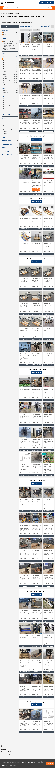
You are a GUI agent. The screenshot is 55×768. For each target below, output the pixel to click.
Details (4, 137)
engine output (5, 151)
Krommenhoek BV (37, 55)
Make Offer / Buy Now (35, 189)
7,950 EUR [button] (35, 128)
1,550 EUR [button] (35, 163)
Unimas (36, 561)
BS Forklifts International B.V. (26, 55)
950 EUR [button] (46, 53)
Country (4, 96)
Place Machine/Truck (47, 3)
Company (3, 749)
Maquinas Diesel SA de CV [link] (48, 621)
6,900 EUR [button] (35, 473)
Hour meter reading (7, 140)
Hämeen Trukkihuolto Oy (48, 535)
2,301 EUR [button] (23, 397)
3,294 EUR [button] (35, 226)
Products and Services (6, 752)
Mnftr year (4, 118)
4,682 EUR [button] (23, 619)
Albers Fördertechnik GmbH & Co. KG (28, 194)
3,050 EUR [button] (46, 508)
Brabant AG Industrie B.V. (48, 339)
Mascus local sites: (8, 746)
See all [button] (4, 73)
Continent (4, 88)
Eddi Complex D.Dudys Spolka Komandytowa (29, 561)
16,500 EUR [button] (47, 251)
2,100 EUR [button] (23, 558)
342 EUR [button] (46, 729)
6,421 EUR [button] (46, 583)
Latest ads (4, 122)
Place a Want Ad (36, 139)
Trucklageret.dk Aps (48, 646)
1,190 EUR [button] (35, 533)
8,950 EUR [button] (35, 286)
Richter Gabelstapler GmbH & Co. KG (27, 105)
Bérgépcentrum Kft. (37, 510)
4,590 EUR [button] (35, 508)
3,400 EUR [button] (46, 397)
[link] (25, 37)
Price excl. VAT (6, 114)
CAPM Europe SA (48, 399)
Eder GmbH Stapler (48, 166)
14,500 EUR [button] (47, 286)
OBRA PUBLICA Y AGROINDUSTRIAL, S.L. (40, 621)
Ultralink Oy (24, 510)
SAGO (48, 105)
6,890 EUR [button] (46, 103)
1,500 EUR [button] (46, 128)
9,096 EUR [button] (23, 694)
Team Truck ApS (25, 646)
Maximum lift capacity (7, 144)
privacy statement (7, 765)
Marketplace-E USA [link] (37, 194)
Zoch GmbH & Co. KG (48, 55)
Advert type (5, 30)
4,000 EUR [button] (23, 362)
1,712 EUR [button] (46, 669)
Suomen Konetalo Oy (48, 475)
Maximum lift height (7, 154)
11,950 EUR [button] (23, 337)
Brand (3, 53)
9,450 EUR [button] (23, 422)
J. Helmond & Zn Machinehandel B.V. (27, 289)
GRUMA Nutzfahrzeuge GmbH (38, 450)
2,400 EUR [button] (46, 422)
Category (4, 38)
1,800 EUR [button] (23, 78)
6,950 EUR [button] (23, 286)
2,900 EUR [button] (23, 508)
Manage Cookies (35, 763)
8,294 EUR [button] (35, 729)
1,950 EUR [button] (35, 447)
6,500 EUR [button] (35, 619)
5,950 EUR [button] (35, 103)
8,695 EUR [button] (35, 558)
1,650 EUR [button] (23, 163)
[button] (10, 26)
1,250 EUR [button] (35, 78)
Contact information (6, 754)
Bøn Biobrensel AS (37, 399)
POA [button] (21, 53)
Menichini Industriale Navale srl (38, 646)
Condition (4, 147)
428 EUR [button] (46, 619)
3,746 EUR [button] (35, 583)
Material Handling (8, 13)
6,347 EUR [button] (35, 397)
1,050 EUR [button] (35, 422)
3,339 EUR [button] (35, 192)
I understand (50, 763)
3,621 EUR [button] (23, 226)
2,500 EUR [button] (23, 192)
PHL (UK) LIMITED (48, 194)
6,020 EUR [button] (46, 558)
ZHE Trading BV (25, 364)
